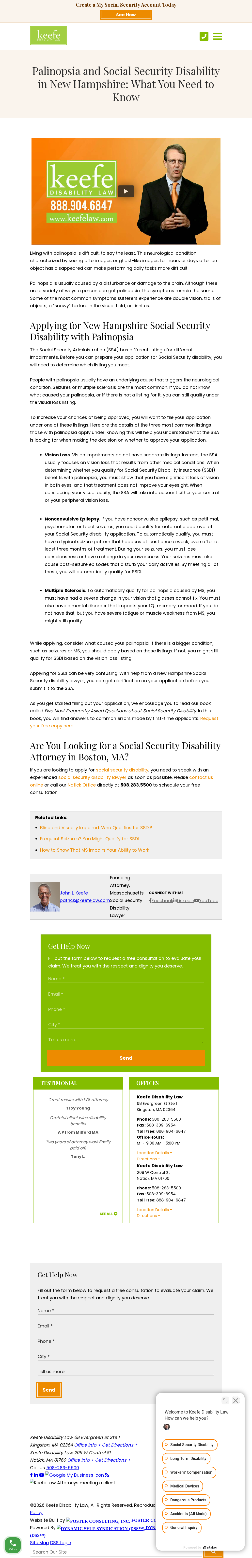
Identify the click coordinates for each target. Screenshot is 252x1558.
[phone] (204, 36)
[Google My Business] (75, 1475)
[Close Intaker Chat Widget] (236, 1400)
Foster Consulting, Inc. (160, 1520)
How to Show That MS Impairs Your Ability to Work (94, 850)
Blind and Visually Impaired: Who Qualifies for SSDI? (96, 827)
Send (126, 1058)
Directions (147, 1159)
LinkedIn (185, 900)
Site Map (39, 1543)
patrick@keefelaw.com (85, 900)
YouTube (208, 900)
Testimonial (58, 1082)
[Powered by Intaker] (210, 1547)
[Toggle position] (225, 1400)
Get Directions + (119, 1445)
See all (106, 1213)
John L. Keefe (74, 893)
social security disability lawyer (92, 777)
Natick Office (82, 785)
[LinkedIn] (36, 1475)
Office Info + (87, 1445)
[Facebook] (32, 1475)
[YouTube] (42, 1475)
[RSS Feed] (107, 1475)
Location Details (153, 1153)
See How (126, 15)
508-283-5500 (62, 1468)
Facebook (162, 900)
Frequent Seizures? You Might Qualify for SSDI (89, 839)
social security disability (122, 770)
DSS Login (60, 1543)
